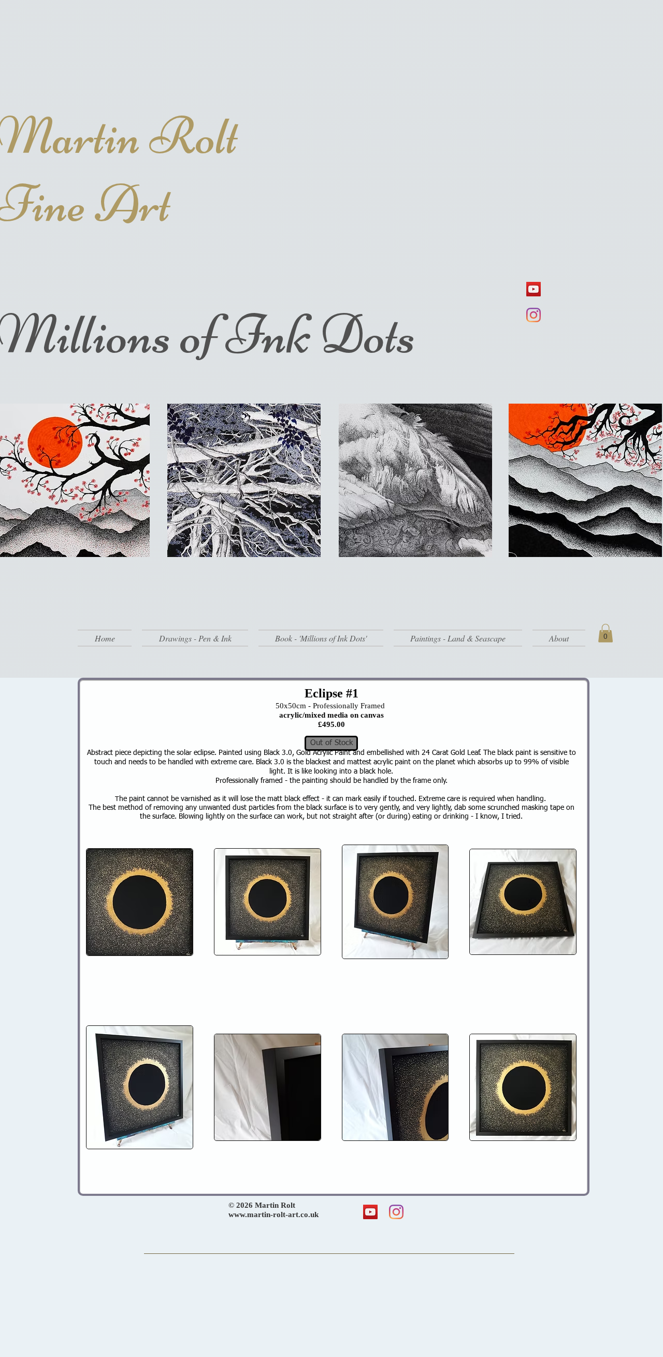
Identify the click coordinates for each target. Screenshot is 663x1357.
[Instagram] (533, 315)
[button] (195, 638)
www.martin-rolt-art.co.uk (273, 1214)
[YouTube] (533, 289)
